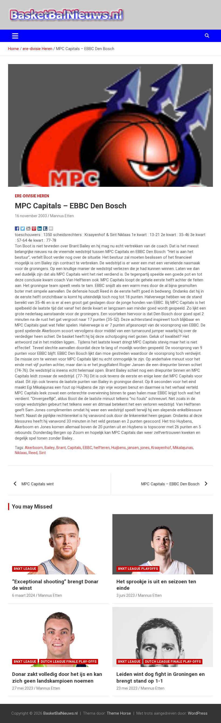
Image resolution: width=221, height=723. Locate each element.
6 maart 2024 (23, 595)
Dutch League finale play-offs (68, 662)
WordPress (198, 713)
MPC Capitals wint (38, 484)
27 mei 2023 (22, 688)
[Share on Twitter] (22, 228)
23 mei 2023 (126, 688)
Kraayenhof (161, 447)
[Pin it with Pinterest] (34, 228)
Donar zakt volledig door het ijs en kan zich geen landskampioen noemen (57, 677)
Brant (61, 447)
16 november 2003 (31, 216)
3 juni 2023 (125, 595)
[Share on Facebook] (17, 228)
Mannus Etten (62, 216)
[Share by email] (51, 228)
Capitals (74, 447)
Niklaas (21, 453)
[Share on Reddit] (28, 228)
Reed (33, 453)
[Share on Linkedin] (39, 228)
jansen (133, 447)
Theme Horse (119, 713)
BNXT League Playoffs (138, 569)
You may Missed (32, 506)
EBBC (87, 447)
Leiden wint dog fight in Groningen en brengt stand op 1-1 (160, 677)
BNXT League (25, 569)
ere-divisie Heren (32, 196)
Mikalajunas (183, 447)
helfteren (102, 447)
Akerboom (34, 447)
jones (145, 447)
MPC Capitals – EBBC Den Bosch (170, 484)
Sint (42, 453)
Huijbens (118, 447)
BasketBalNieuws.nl (60, 713)
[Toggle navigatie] (15, 36)
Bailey (49, 447)
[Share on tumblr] (45, 228)
